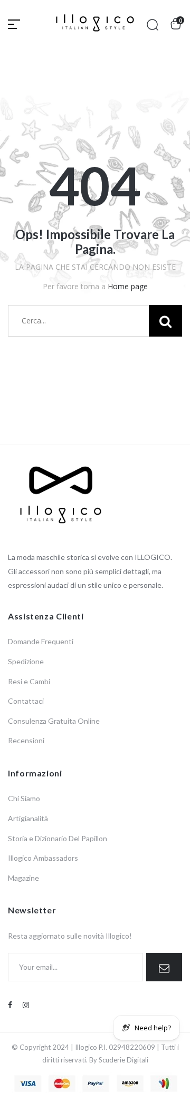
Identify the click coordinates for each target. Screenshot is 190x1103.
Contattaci (26, 700)
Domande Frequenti (40, 641)
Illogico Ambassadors (43, 857)
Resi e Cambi (29, 681)
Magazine (23, 877)
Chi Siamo (24, 798)
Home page (128, 286)
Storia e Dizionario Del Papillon (57, 838)
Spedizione (26, 661)
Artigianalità (28, 818)
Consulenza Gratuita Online (54, 720)
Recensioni (26, 740)
